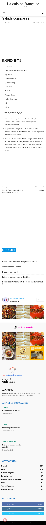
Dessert (5, 407)
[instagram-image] (9, 312)
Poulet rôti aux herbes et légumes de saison (19, 262)
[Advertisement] (23, 222)
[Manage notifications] (5, 520)
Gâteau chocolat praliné (11, 267)
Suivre (40, 300)
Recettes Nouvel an (9, 441)
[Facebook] (15, 27)
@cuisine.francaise (17, 298)
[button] (43, 13)
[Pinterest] (25, 27)
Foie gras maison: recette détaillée (16, 277)
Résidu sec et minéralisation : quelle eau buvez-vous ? (22, 283)
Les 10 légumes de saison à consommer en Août (12, 191)
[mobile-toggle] (3, 13)
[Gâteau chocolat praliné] (35, 413)
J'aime (40, 504)
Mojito (41, 190)
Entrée (5, 424)
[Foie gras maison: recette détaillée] (35, 447)
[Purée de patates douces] (35, 430)
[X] (20, 27)
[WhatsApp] (30, 27)
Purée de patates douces (12, 272)
